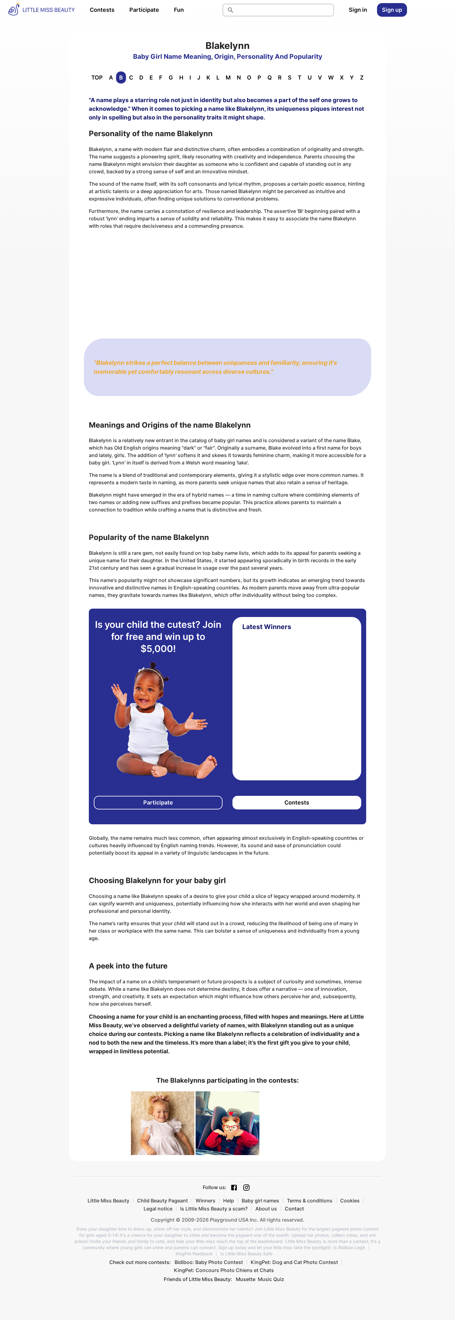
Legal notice (158, 1208)
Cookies (350, 1200)
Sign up (392, 9)
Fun (179, 9)
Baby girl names (260, 1200)
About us (266, 1208)
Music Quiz (271, 1279)
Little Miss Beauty (108, 1200)
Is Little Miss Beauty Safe (246, 1253)
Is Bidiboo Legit (349, 1247)
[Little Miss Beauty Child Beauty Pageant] (41, 10)
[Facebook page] (234, 1187)
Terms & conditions (309, 1200)
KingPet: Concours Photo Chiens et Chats (224, 1270)
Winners (205, 1200)
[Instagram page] (246, 1187)
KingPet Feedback (194, 1253)
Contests (102, 9)
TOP (97, 77)
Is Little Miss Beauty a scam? (214, 1208)
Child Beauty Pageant (162, 1200)
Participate (144, 9)
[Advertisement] (227, 278)
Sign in (358, 9)
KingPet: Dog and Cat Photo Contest (294, 1262)
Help (228, 1200)
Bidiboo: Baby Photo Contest (209, 1262)
